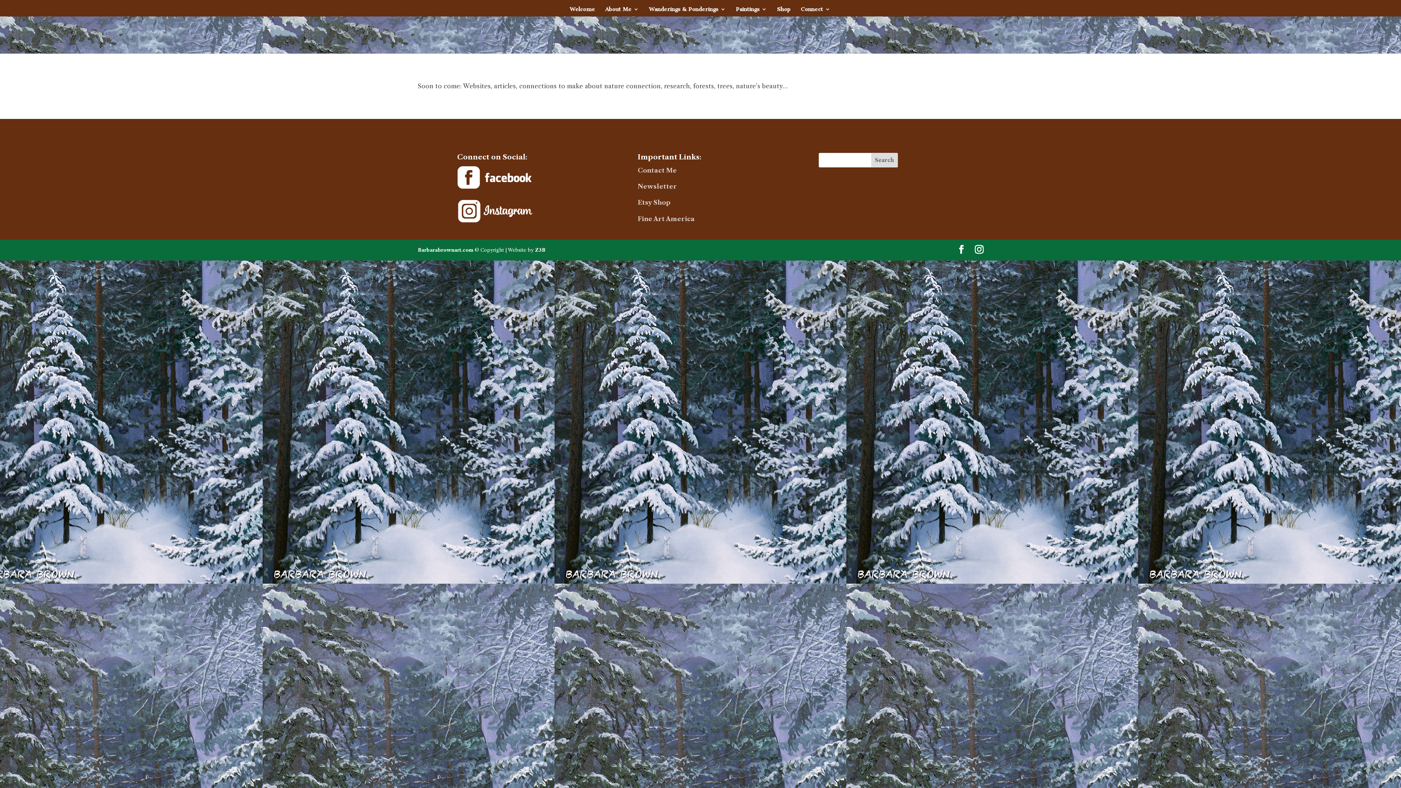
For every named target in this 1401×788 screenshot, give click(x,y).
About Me (618, 9)
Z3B (540, 250)
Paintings (748, 9)
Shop (784, 9)
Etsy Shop (654, 202)
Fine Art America (666, 219)
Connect (812, 9)
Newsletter (657, 186)
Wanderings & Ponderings (683, 9)
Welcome (582, 9)
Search (884, 160)
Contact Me (657, 170)
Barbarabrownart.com (445, 250)
